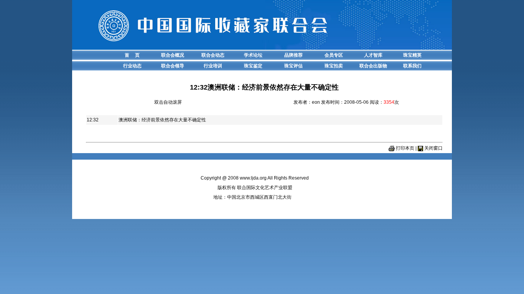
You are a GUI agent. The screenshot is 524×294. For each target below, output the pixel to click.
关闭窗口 (433, 148)
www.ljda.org (253, 178)
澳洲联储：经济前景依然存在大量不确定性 (162, 119)
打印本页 (405, 148)
